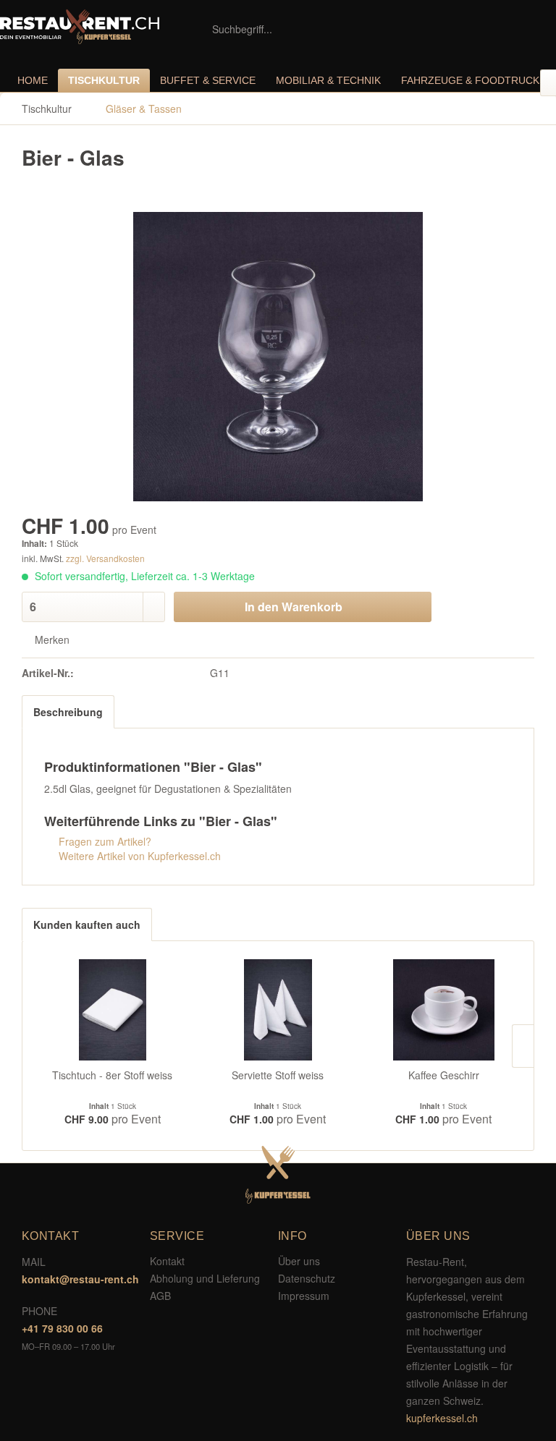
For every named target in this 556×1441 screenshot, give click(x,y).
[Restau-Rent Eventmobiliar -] (79, 27)
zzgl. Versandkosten (105, 558)
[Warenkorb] (532, 28)
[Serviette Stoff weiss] (278, 1009)
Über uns (299, 1261)
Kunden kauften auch (86, 924)
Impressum (303, 1295)
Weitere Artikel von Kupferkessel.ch (138, 856)
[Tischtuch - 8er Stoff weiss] (113, 1009)
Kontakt (167, 1261)
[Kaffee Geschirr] (443, 1009)
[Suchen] (372, 28)
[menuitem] (296, 28)
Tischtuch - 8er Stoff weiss (112, 1075)
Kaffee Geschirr (443, 1075)
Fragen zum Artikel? (103, 841)
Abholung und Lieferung (205, 1278)
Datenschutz (306, 1278)
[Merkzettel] (461, 28)
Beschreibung (68, 712)
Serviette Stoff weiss (278, 1075)
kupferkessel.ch (442, 1418)
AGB (160, 1295)
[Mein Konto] (497, 28)
